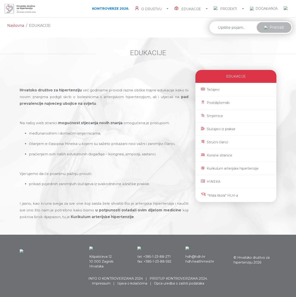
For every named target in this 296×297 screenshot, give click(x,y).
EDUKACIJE (236, 76)
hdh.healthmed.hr (199, 261)
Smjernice (215, 116)
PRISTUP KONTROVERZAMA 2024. (179, 278)
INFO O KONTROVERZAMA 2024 (115, 278)
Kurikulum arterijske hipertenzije (233, 168)
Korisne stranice (219, 155)
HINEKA (213, 182)
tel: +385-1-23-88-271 (154, 257)
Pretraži (277, 27)
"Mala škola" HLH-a (222, 195)
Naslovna (15, 25)
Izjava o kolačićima (132, 283)
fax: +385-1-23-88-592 (154, 261)
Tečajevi (213, 89)
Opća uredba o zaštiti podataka (179, 283)
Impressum (101, 283)
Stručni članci (217, 142)
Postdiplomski (218, 103)
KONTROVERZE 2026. (110, 8)
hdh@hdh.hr (195, 257)
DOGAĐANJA (267, 8)
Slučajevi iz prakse (221, 129)
